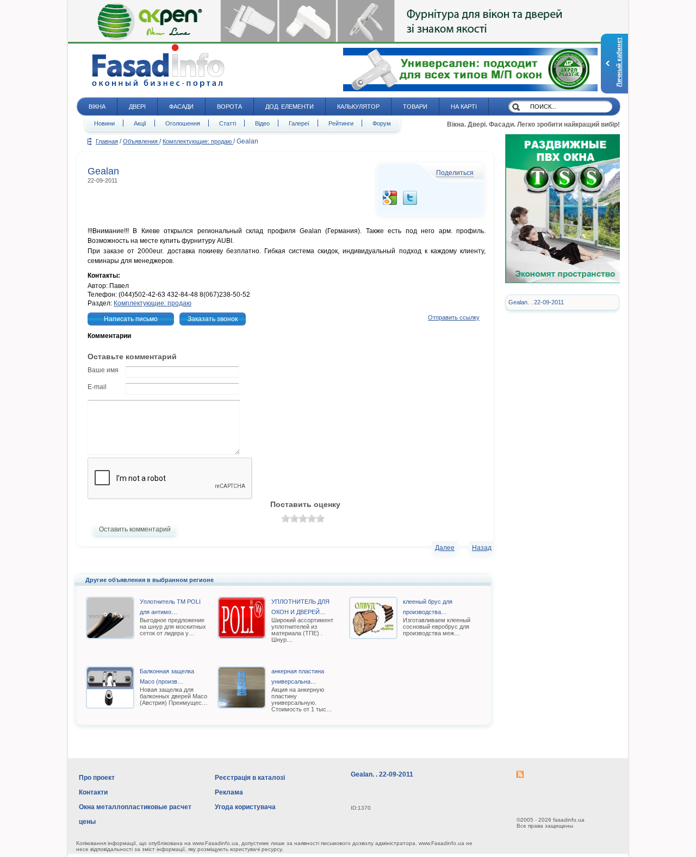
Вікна (97, 106)
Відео (262, 123)
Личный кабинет (619, 62)
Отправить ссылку (454, 317)
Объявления (141, 141)
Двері (137, 106)
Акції (140, 123)
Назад (482, 548)
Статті (227, 123)
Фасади (181, 106)
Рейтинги (340, 123)
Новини (104, 123)
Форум (381, 123)
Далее (445, 548)
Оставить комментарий (135, 529)
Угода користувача (245, 807)
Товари (415, 106)
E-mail (97, 387)
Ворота (229, 106)
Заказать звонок (213, 319)
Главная (107, 141)
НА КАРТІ (464, 106)
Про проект (97, 777)
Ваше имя (103, 370)
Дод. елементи (289, 106)
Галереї (299, 123)
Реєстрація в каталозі (250, 777)
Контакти (93, 792)
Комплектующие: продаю (198, 141)
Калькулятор (358, 106)
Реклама (229, 792)
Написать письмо (131, 319)
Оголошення (182, 123)
